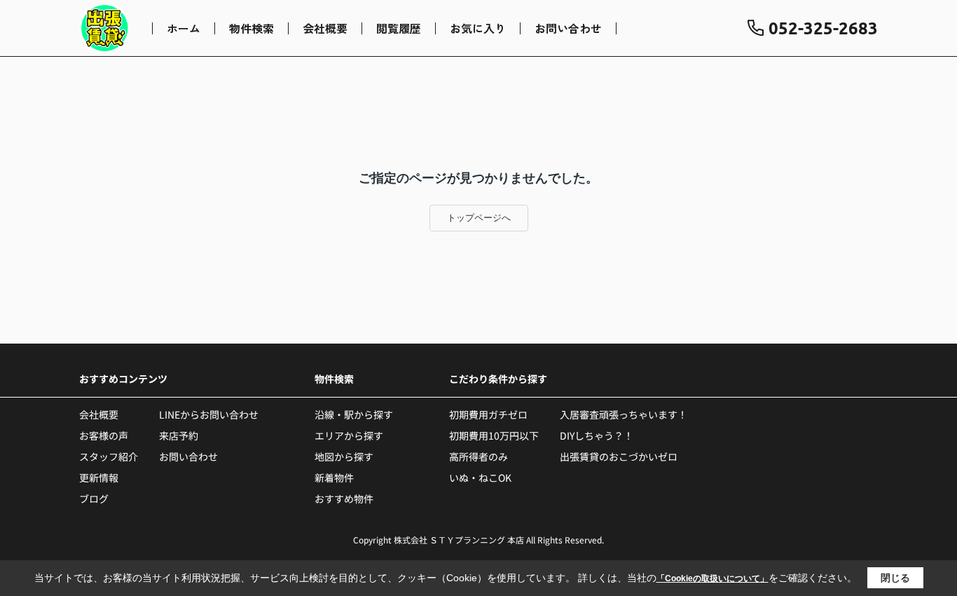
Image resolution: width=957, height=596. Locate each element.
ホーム (183, 28)
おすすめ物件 (344, 499)
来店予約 (178, 435)
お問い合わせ (568, 28)
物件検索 (251, 28)
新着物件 (334, 477)
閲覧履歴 (398, 28)
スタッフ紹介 (108, 456)
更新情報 (98, 477)
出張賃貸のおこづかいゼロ (618, 456)
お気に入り (478, 28)
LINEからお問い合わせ (209, 414)
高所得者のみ (478, 456)
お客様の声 (103, 435)
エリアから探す (349, 435)
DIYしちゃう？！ (596, 435)
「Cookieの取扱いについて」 (712, 578)
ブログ (94, 499)
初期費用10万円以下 (494, 435)
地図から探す (344, 456)
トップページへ (479, 217)
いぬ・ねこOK (480, 477)
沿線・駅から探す (354, 414)
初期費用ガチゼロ (488, 414)
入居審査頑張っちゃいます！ (623, 414)
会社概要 (325, 28)
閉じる (895, 577)
